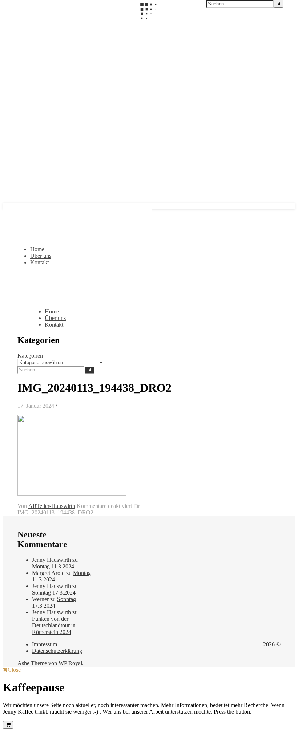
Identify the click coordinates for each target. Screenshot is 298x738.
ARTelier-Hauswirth (51, 506)
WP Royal (70, 663)
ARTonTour (17, 24)
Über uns (40, 256)
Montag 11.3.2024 (53, 566)
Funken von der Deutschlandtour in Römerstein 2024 (54, 625)
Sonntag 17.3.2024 (54, 592)
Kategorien (30, 355)
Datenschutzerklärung (57, 651)
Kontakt (39, 262)
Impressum (44, 644)
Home (37, 249)
